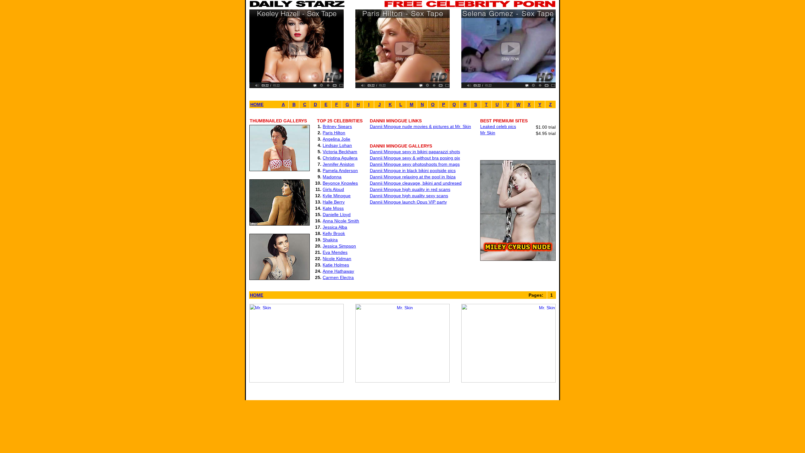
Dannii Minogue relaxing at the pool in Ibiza (413, 176)
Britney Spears (337, 126)
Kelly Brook (334, 233)
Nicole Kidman (337, 258)
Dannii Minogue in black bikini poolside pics (413, 170)
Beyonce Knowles (340, 183)
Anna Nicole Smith (341, 220)
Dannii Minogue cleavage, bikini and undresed (416, 183)
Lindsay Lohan (337, 145)
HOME (257, 104)
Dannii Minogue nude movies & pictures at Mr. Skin (420, 126)
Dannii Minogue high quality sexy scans (409, 195)
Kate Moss (333, 208)
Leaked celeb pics (498, 126)
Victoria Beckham (340, 151)
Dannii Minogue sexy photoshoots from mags (415, 164)
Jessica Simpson (339, 246)
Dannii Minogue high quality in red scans (410, 189)
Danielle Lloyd (337, 214)
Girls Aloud (333, 189)
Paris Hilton (334, 132)
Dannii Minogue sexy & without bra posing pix (415, 157)
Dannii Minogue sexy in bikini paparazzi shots (415, 151)
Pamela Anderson (340, 170)
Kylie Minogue (337, 195)
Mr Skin (487, 132)
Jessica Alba (335, 227)
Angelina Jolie (336, 139)
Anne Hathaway (338, 271)
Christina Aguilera (340, 157)
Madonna (332, 176)
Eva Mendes (335, 252)
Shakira (330, 239)
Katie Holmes (336, 264)
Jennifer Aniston (338, 164)
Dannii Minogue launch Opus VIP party (408, 201)
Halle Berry (334, 201)
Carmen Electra (338, 277)
